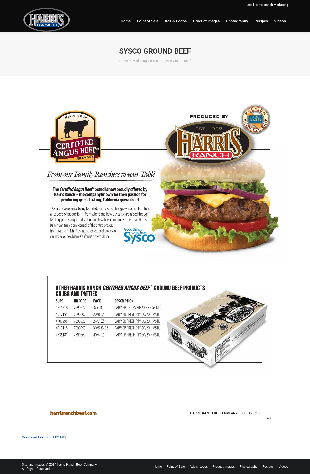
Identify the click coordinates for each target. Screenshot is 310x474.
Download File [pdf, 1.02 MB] (44, 437)
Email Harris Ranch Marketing (267, 5)
